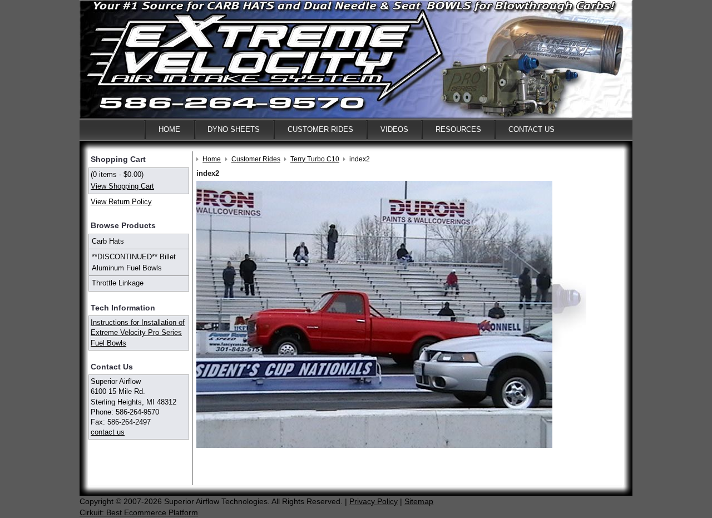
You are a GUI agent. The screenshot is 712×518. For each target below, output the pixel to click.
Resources (458, 129)
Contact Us (531, 129)
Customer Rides (320, 129)
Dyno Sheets (233, 129)
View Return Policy (121, 202)
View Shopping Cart (122, 186)
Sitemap (418, 501)
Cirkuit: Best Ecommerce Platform (139, 512)
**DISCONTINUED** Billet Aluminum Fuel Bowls (134, 262)
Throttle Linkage (118, 283)
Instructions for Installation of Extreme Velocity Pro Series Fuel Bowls (138, 332)
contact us (108, 432)
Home (169, 129)
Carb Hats (108, 241)
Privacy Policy (373, 501)
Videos (394, 129)
